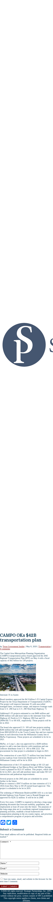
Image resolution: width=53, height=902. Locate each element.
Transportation (44, 646)
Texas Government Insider (14, 646)
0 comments (5, 649)
